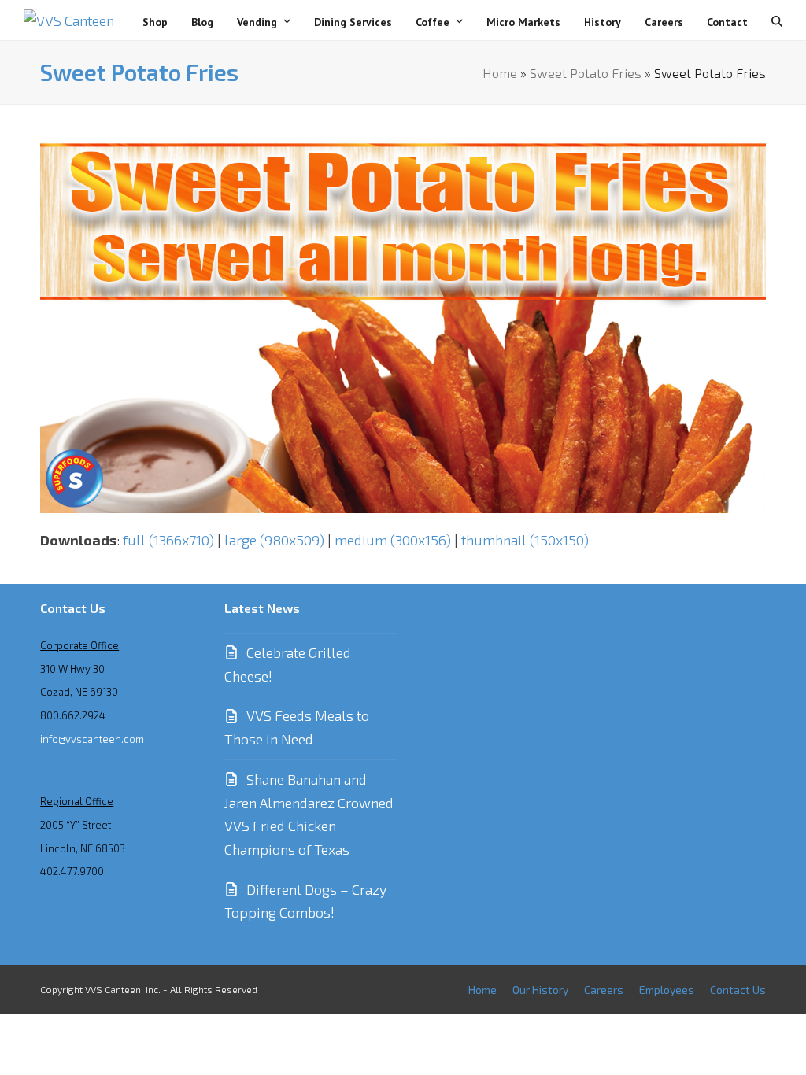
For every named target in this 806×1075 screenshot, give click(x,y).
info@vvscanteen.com (92, 739)
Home (499, 72)
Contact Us (738, 989)
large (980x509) (274, 540)
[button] (777, 20)
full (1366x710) (168, 540)
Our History (540, 989)
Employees (666, 989)
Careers (603, 989)
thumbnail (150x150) (525, 540)
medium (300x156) (393, 540)
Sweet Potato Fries (585, 72)
